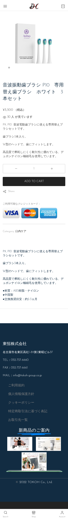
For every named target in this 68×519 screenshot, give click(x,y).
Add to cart (34, 181)
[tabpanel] (34, 42)
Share (11, 191)
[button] (16, 385)
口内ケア (20, 231)
